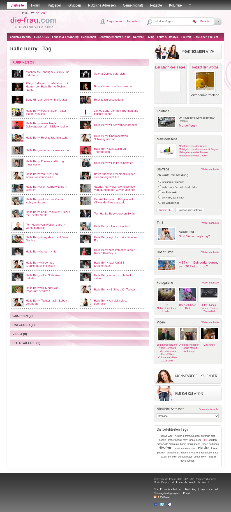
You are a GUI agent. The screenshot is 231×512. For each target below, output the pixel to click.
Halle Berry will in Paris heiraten (113, 163)
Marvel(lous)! (188, 125)
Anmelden (133, 21)
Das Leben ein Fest (206, 37)
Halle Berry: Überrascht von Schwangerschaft (111, 137)
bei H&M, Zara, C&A (173, 197)
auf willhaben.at (170, 202)
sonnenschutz (189, 448)
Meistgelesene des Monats (193, 152)
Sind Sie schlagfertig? (194, 236)
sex (205, 439)
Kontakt (187, 493)
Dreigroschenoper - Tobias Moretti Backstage (189, 347)
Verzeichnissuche (209, 409)
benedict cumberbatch (180, 456)
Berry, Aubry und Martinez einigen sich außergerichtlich (114, 175)
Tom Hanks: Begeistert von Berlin (114, 213)
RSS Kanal (163, 497)
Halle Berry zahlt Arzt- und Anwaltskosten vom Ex (42, 175)
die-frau (165, 448)
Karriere (138, 37)
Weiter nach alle (210, 169)
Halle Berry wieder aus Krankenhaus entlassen (40, 264)
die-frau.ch (203, 482)
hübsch (184, 452)
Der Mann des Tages (170, 67)
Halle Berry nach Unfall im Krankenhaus (110, 264)
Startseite (17, 5)
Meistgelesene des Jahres (193, 155)
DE (37, 13)
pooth (197, 456)
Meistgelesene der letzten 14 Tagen (198, 149)
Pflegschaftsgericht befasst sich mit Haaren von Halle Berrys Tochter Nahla (47, 86)
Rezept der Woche (205, 67)
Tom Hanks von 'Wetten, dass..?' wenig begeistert (45, 226)
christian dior (208, 435)
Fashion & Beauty (20, 37)
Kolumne (175, 5)
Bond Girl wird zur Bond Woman (113, 86)
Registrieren (114, 21)
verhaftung (172, 452)
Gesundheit (88, 37)
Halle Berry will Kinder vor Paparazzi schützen (42, 289)
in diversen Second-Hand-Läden (179, 187)
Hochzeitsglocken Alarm (109, 99)
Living (150, 37)
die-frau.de (190, 482)
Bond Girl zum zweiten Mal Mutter (46, 99)
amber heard (175, 440)
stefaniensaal (196, 452)
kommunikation (191, 435)
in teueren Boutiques (173, 182)
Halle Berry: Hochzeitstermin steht (46, 137)
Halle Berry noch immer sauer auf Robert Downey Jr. (114, 251)
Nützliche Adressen (102, 5)
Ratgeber (54, 5)
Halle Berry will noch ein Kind (112, 226)
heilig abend (193, 444)
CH (43, 13)
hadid (183, 444)
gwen (204, 456)
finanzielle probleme (168, 444)
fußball (212, 456)
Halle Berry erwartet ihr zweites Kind (48, 150)
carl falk (212, 440)
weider (178, 435)
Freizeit (186, 37)
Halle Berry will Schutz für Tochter (114, 289)
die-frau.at (177, 482)
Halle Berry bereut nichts (41, 251)
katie (215, 452)
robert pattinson (210, 444)
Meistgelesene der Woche (193, 146)
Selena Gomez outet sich (109, 73)
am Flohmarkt (169, 192)
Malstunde (209, 344)
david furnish (187, 460)
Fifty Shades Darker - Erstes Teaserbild (209, 308)
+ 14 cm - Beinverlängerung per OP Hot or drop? (199, 264)
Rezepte (156, 5)
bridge (208, 452)
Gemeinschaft (133, 5)
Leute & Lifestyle (168, 37)
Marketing (190, 489)
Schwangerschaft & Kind (114, 37)
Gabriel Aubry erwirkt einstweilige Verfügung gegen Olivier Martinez (114, 188)
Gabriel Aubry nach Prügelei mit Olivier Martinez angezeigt (113, 201)
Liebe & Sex (41, 37)
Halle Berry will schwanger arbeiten (116, 125)
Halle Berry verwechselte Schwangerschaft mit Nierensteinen (47, 125)
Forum (36, 5)
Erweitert (205, 21)
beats (164, 456)
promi (177, 448)
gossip (162, 440)
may (185, 440)
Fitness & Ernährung (65, 37)
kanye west (167, 435)
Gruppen (74, 5)
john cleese (195, 440)
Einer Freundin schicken (167, 489)
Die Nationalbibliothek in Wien (166, 308)
